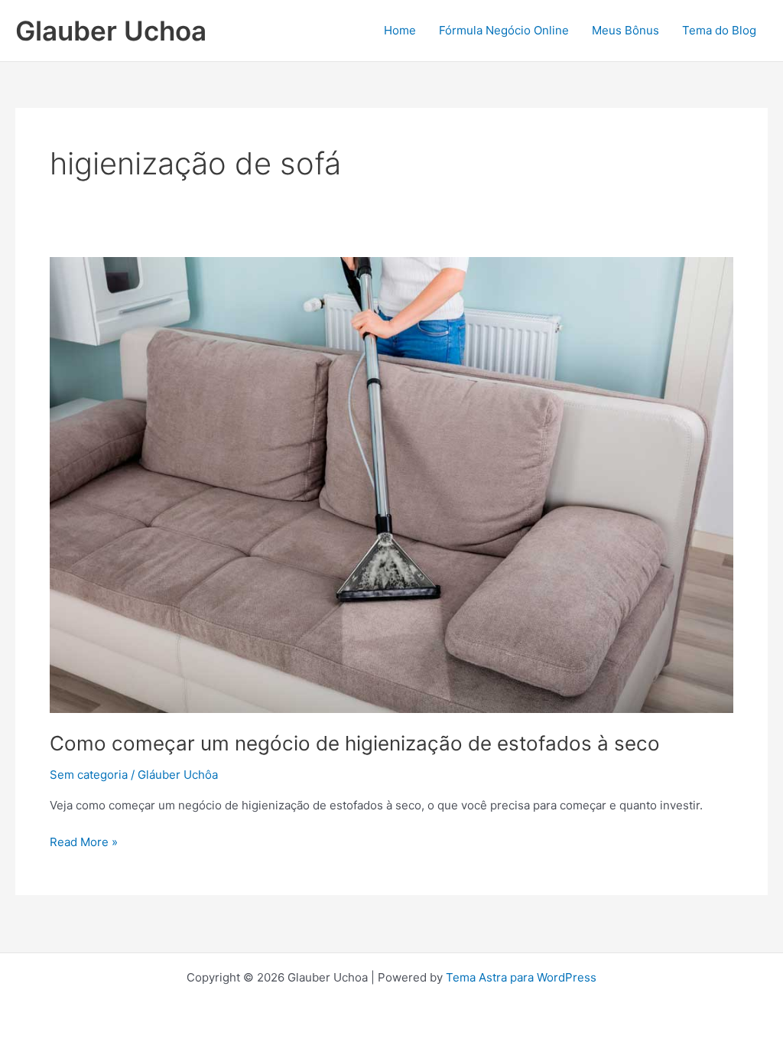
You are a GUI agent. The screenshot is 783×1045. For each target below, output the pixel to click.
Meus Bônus (625, 30)
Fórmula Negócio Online (504, 30)
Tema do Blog (719, 30)
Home (400, 30)
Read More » (84, 841)
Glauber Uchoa (110, 31)
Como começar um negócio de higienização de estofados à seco (355, 743)
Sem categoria (89, 774)
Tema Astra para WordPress (521, 977)
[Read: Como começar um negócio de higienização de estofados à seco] (391, 484)
